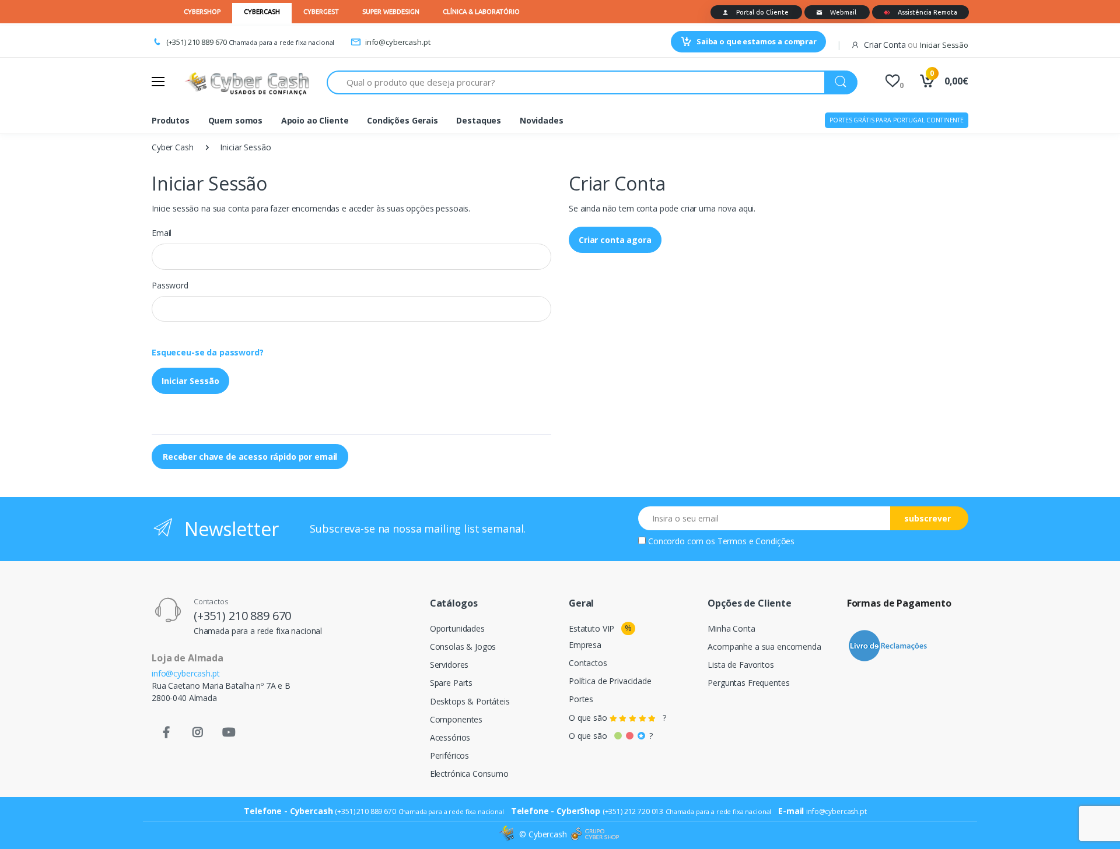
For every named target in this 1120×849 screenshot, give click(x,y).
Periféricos (449, 755)
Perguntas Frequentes (748, 682)
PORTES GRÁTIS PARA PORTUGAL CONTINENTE (897, 120)
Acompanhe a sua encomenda (764, 646)
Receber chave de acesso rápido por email (250, 456)
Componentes (456, 719)
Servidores (449, 664)
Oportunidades (457, 628)
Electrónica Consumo (469, 773)
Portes (581, 698)
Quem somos (235, 120)
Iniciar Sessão (190, 380)
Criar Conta (885, 44)
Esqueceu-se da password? (208, 352)
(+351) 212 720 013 (633, 811)
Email (162, 232)
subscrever (927, 518)
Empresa (585, 644)
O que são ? (617, 717)
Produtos (171, 120)
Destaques (478, 120)
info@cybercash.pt (397, 42)
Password (170, 285)
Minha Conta (731, 628)
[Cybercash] (508, 834)
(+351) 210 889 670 (196, 42)
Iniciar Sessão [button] (944, 45)
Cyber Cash (173, 147)
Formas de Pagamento (899, 603)
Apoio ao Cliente (315, 120)
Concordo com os (721, 541)
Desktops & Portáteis (470, 701)
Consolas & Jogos (463, 646)
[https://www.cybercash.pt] (246, 82)
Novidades (542, 120)
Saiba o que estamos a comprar (756, 41)
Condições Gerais (402, 120)
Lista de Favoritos (741, 664)
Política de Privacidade (610, 680)
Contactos (588, 662)
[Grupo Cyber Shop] (595, 834)
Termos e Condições (756, 541)
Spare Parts (451, 682)
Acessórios (450, 737)
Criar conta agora (615, 239)
